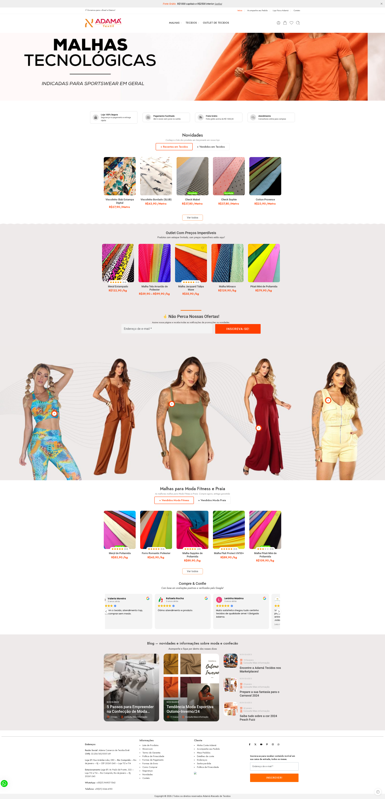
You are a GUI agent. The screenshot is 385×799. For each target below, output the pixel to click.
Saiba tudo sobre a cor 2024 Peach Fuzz (258, 717)
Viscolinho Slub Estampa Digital (120, 201)
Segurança (147, 770)
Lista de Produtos (150, 745)
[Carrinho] (285, 23)
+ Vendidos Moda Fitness (174, 500)
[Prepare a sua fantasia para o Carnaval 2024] (230, 685)
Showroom (147, 748)
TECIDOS (191, 23)
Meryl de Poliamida (120, 553)
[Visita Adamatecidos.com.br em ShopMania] (217, 773)
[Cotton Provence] (265, 176)
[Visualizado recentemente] (377, 791)
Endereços (202, 759)
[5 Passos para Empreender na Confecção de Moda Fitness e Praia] (131, 687)
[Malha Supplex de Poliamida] (192, 530)
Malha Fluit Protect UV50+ (229, 553)
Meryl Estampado (118, 286)
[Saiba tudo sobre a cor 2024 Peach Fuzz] (230, 709)
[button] (279, 611)
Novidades (113, 702)
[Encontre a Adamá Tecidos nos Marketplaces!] (230, 661)
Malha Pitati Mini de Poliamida (265, 555)
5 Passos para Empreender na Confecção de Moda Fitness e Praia (130, 709)
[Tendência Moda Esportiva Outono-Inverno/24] (191, 687)
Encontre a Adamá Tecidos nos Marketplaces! (260, 669)
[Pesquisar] (298, 23)
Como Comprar (149, 767)
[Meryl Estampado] (118, 263)
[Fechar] (381, 3)
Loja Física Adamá (280, 10)
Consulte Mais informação (256, 663)
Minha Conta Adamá (206, 745)
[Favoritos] (131, 161)
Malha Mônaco (227, 286)
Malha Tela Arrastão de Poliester (155, 288)
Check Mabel (192, 199)
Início (240, 10)
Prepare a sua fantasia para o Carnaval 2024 (259, 693)
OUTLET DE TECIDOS (216, 23)
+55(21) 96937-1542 (106, 782)
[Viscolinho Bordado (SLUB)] (156, 176)
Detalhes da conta (205, 756)
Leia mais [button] (172, 624)
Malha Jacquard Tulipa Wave (191, 288)
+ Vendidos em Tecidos (211, 147)
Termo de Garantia (151, 752)
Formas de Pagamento (153, 759)
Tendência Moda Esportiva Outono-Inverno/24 (190, 709)
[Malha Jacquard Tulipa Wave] (191, 263)
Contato (297, 10)
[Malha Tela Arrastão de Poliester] (154, 263)
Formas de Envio (150, 763)
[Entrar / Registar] (278, 23)
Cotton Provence (265, 199)
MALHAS (174, 23)
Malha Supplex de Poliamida (192, 555)
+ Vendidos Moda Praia (212, 500)
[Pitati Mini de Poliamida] (264, 263)
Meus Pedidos (203, 752)
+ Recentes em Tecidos (174, 147)
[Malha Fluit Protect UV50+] (229, 530)
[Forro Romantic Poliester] (156, 530)
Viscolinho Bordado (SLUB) (156, 199)
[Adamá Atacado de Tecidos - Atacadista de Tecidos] (103, 22)
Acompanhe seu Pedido (257, 10)
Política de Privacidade (153, 756)
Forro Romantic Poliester (156, 553)
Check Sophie (229, 199)
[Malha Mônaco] (227, 263)
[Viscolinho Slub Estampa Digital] (120, 176)
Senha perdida (204, 763)
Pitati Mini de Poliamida (263, 286)
